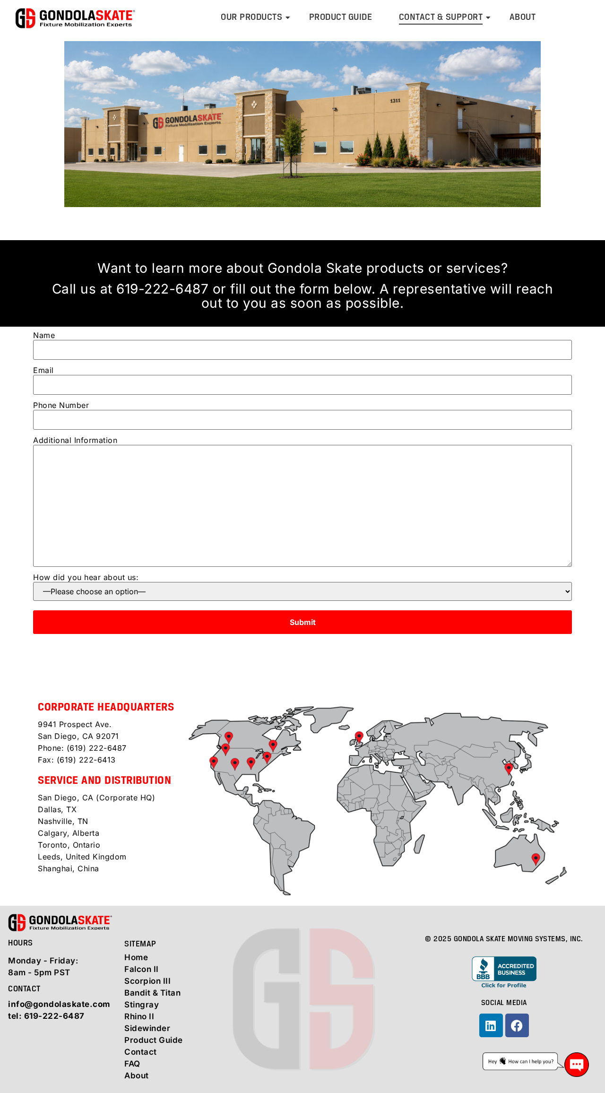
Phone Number (61, 405)
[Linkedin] (491, 1025)
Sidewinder (147, 1028)
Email (43, 370)
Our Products (251, 17)
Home (136, 957)
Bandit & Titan (152, 993)
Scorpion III (147, 981)
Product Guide (340, 17)
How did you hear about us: (85, 577)
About (523, 17)
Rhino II (139, 1016)
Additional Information (75, 440)
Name (44, 335)
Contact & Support (441, 17)
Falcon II (141, 969)
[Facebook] (517, 1025)
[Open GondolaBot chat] (536, 1064)
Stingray (141, 1004)
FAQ (132, 1063)
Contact (140, 1052)
